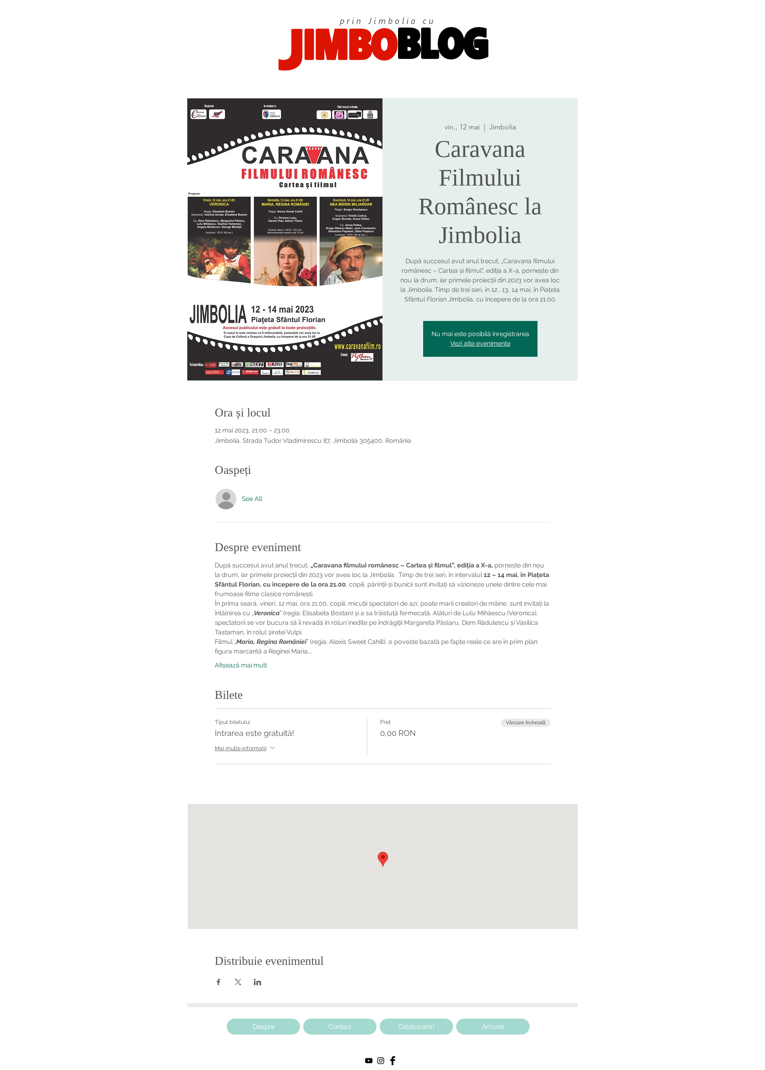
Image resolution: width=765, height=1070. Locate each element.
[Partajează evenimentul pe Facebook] (218, 982)
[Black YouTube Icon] (368, 1060)
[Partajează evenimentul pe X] (238, 982)
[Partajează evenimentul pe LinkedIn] (257, 982)
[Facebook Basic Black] (392, 1060)
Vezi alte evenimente (480, 343)
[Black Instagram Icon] (380, 1060)
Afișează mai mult (241, 665)
